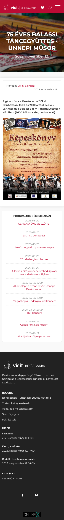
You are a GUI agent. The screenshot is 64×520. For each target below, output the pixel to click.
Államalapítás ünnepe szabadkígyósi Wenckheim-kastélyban (34, 272)
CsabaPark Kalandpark (34, 324)
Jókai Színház (26, 85)
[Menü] (57, 8)
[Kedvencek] (42, 8)
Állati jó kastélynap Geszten (34, 336)
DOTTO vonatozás (34, 235)
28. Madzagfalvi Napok (34, 259)
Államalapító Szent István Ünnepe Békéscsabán (34, 287)
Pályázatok (9, 419)
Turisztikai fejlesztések (16, 403)
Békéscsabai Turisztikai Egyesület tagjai (27, 397)
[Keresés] (50, 8)
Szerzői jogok (10, 414)
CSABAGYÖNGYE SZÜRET (34, 223)
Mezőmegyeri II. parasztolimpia (34, 247)
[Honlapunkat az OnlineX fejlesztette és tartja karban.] (32, 514)
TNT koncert (34, 312)
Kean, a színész (11, 446)
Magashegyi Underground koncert (34, 301)
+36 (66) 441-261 (12, 478)
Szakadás (7, 433)
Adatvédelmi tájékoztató (17, 408)
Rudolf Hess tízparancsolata (18, 459)
